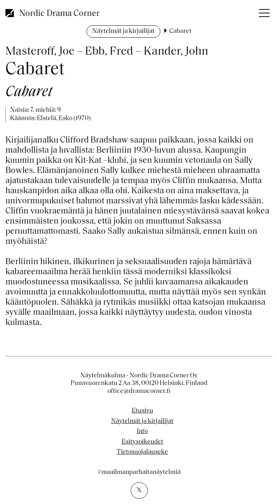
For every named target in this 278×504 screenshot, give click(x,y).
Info (142, 431)
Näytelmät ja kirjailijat (123, 31)
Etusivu (142, 411)
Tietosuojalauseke (142, 452)
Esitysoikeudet (142, 442)
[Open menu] (263, 11)
